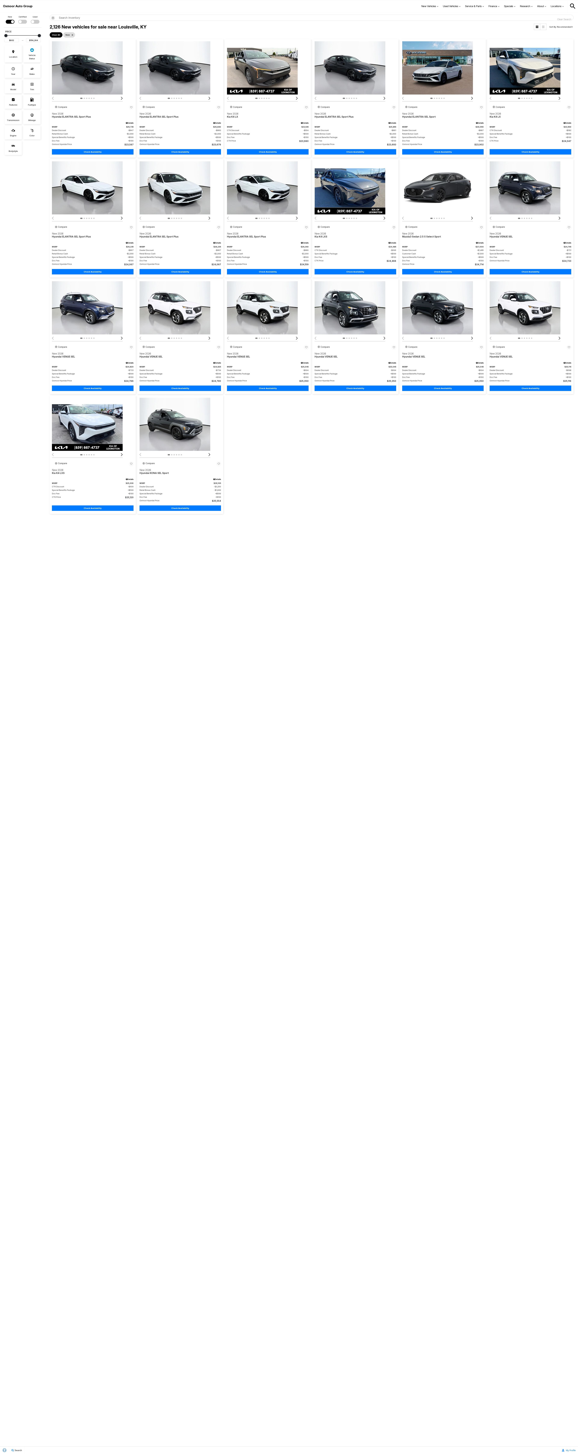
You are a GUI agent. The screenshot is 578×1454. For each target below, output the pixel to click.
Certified (23, 17)
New (10, 17)
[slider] (5, 35)
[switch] (10, 19)
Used (35, 17)
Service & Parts (473, 6)
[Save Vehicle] (131, 107)
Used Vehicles (450, 6)
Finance (492, 6)
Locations (556, 6)
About (540, 6)
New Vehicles (428, 6)
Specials (508, 6)
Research (525, 6)
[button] (572, 6)
